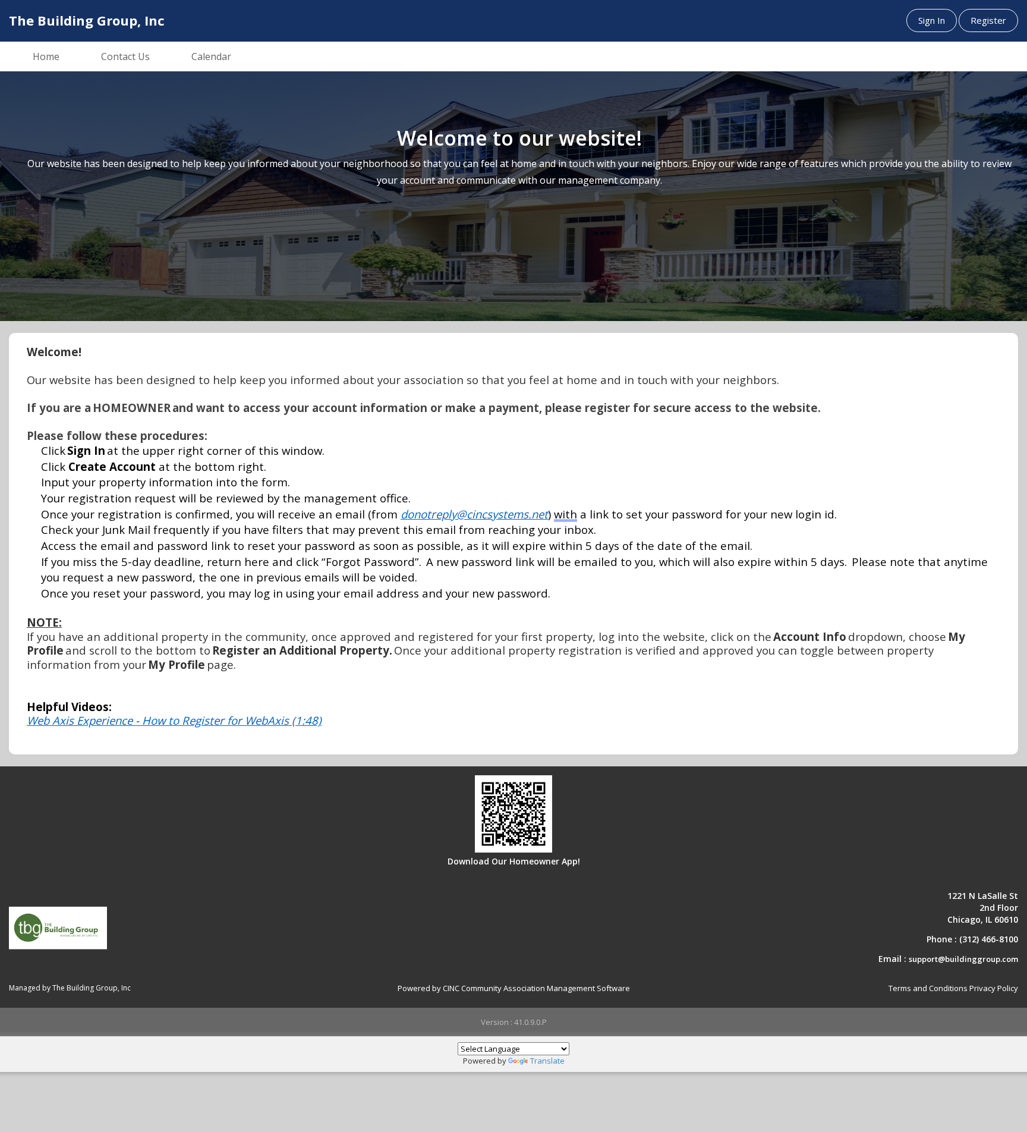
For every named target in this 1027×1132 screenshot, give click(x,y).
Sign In (931, 20)
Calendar (211, 56)
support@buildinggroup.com (963, 959)
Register (988, 20)
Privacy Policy (993, 988)
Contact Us (125, 56)
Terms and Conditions (928, 988)
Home (46, 56)
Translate (547, 1060)
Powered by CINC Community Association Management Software (514, 988)
